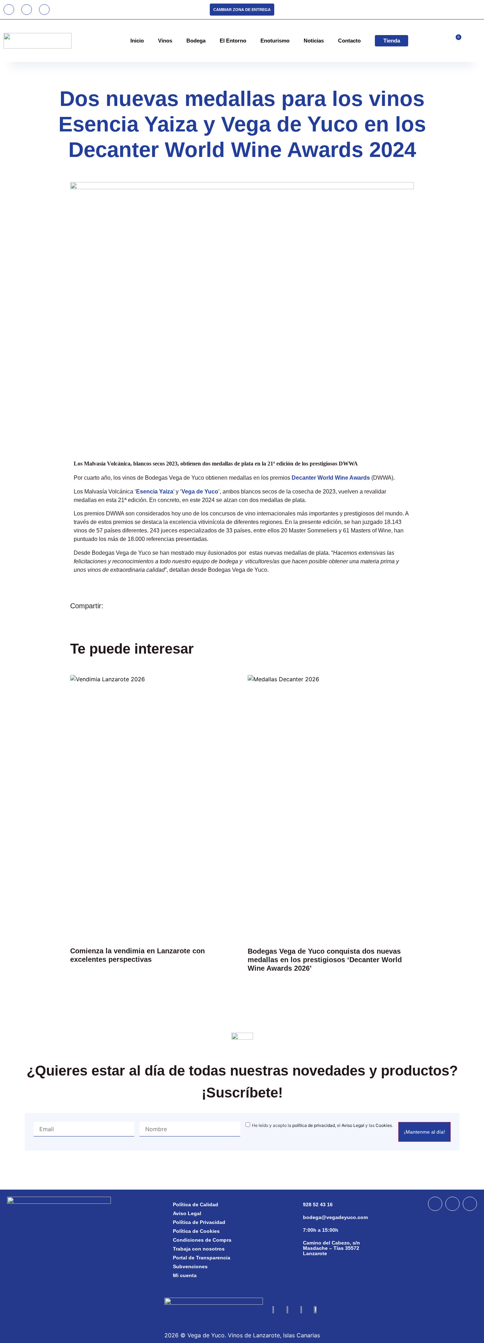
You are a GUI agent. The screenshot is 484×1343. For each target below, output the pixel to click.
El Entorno (233, 41)
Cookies (384, 1125)
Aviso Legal (353, 1125)
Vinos (165, 41)
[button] (379, 604)
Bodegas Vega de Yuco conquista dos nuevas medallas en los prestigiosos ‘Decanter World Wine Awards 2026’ (325, 959)
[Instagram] (26, 9)
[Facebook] (435, 1204)
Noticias (314, 41)
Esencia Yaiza (154, 492)
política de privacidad (313, 1125)
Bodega (196, 41)
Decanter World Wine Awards (331, 478)
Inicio (137, 41)
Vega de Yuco (199, 492)
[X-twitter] (470, 1204)
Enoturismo (274, 41)
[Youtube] (44, 9)
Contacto (349, 41)
